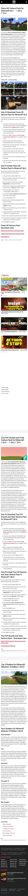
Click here (8, 824)
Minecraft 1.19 (5, 289)
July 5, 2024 (4, 315)
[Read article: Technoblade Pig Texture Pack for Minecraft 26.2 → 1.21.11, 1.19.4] (14, 304)
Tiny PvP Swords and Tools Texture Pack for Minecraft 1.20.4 (13, 651)
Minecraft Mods (5, 389)
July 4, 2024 (4, 333)
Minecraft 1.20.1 (4, 866)
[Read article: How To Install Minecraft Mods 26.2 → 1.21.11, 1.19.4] (14, 323)
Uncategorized (22, 865)
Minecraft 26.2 (13, 863)
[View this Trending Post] (1, 295)
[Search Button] (26, 2)
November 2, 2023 (4, 669)
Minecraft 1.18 (4, 861)
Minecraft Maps (5, 387)
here (11, 835)
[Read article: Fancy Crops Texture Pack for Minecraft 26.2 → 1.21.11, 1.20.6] (3, 880)
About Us (18, 890)
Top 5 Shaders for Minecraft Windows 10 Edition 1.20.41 (14, 840)
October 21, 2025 (4, 351)
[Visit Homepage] (14, 2)
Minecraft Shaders (6, 391)
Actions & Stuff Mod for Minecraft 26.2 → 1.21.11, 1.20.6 (14, 350)
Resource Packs (5, 393)
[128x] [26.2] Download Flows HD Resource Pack (12, 233)
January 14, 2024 (4, 15)
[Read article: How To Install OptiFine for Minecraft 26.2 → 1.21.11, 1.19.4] (14, 284)
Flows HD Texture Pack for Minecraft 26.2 (13, 239)
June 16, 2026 (5, 295)
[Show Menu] (1, 2)
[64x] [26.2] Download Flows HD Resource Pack (12, 230)
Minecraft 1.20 (4, 865)
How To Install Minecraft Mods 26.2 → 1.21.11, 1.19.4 (13, 331)
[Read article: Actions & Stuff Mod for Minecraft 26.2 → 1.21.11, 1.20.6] (14, 342)
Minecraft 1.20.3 (13, 861)
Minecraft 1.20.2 (13, 859)
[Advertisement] (14, 257)
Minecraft (4, 329)
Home (2, 435)
